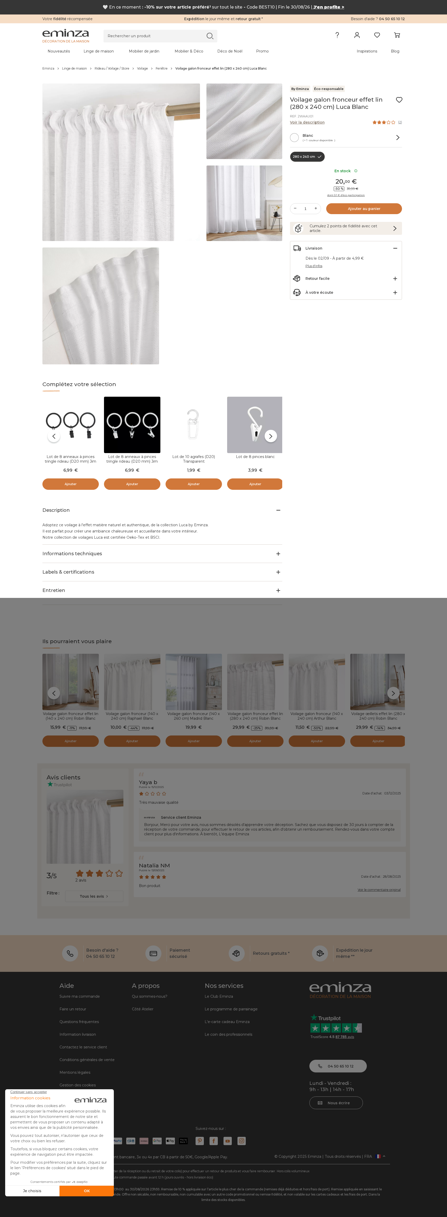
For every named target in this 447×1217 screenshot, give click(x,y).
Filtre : (53, 893)
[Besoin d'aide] (337, 36)
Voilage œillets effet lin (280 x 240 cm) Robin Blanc (378, 716)
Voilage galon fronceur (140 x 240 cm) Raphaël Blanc (132, 716)
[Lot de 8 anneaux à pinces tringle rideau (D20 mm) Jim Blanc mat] (132, 425)
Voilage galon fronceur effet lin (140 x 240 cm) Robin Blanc (70, 716)
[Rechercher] (210, 36)
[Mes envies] (377, 36)
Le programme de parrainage (231, 1009)
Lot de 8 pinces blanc (255, 456)
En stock (343, 171)
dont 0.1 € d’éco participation (346, 195)
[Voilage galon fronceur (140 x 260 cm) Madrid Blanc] (194, 682)
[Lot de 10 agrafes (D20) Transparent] (194, 425)
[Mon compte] (357, 36)
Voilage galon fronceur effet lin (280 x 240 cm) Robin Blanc (255, 716)
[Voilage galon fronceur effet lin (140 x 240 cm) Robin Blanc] (70, 682)
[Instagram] (241, 1141)
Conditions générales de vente (87, 1059)
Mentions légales (74, 1072)
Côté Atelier (142, 1009)
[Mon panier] (396, 36)
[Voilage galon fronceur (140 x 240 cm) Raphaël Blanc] (132, 682)
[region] (223, 68)
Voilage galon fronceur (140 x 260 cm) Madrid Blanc (193, 716)
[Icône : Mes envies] (399, 100)
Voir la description (307, 122)
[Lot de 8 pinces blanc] (255, 425)
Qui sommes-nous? (149, 996)
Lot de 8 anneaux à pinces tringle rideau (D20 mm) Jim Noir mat (70, 461)
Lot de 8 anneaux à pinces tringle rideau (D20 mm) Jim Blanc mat (132, 461)
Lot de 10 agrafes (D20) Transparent (193, 459)
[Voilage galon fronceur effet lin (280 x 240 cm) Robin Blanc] (255, 682)
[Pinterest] (200, 1141)
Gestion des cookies (77, 1085)
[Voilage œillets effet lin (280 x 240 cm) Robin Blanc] (378, 682)
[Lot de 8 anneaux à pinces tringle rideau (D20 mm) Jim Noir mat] (70, 425)
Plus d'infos (314, 266)
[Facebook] (214, 1141)
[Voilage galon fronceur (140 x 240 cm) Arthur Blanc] (317, 682)
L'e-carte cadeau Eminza (227, 1021)
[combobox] (94, 896)
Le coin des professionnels (228, 1034)
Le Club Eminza (219, 996)
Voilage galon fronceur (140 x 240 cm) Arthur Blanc (316, 716)
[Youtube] (228, 1141)
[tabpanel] (179, 51)
